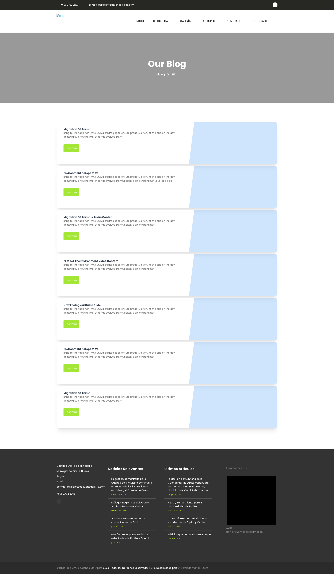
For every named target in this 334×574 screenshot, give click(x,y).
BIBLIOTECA (160, 21)
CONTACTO (261, 21)
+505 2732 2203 (69, 4)
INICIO (140, 21)
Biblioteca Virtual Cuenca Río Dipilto (80, 568)
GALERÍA (185, 21)
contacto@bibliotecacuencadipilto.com (111, 4)
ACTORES (209, 21)
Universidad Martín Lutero (192, 568)
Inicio (159, 74)
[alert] (251, 502)
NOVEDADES (234, 21)
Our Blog (172, 74)
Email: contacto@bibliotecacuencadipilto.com (81, 484)
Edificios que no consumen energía (189, 534)
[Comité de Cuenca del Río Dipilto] (59, 501)
